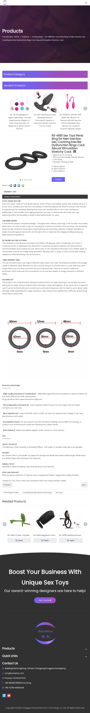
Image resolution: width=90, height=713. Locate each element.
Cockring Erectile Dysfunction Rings (37, 492)
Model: (7, 192)
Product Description (12, 196)
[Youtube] (9, 695)
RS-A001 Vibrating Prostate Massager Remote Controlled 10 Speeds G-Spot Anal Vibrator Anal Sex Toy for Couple (45, 120)
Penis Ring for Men (11, 492)
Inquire (58, 179)
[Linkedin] (4, 695)
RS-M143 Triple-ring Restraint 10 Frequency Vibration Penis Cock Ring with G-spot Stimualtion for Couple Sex (19, 535)
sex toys (59, 492)
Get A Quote (44, 600)
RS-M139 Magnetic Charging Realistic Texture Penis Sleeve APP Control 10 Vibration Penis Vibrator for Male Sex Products (45, 535)
